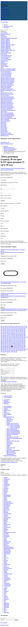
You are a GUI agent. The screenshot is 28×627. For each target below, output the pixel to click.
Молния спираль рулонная (7, 79)
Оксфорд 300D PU (5, 42)
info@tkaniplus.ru (5, 9)
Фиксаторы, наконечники (13, 450)
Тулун (5, 595)
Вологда (6, 511)
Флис (2, 67)
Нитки (8, 439)
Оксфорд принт (5, 51)
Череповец (6, 607)
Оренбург (6, 557)
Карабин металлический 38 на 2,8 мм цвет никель (13, 310)
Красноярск (7, 536)
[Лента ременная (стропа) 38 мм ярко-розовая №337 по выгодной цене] (14, 169)
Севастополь (7, 577)
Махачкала (6, 543)
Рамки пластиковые (6, 87)
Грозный (6, 515)
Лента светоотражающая (7, 112)
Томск (5, 592)
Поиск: (2, 472)
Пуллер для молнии (6, 71)
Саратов (6, 576)
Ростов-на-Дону (8, 568)
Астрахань (6, 485)
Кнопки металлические (7, 104)
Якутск (5, 609)
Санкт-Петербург (8, 573)
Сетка (5, 411)
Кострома (6, 533)
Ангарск (6, 480)
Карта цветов (4, 32)
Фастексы (9, 448)
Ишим (5, 523)
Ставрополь (7, 583)
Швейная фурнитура (9, 147)
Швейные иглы (4, 135)
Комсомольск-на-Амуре (10, 532)
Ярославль (6, 612)
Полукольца (10, 443)
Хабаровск (6, 603)
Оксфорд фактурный (6, 52)
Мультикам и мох (5, 142)
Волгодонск (7, 509)
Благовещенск (7, 495)
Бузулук (6, 500)
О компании (4, 381)
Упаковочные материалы (7, 134)
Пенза (5, 561)
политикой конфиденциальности (9, 462)
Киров (5, 531)
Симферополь (7, 579)
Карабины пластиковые (7, 88)
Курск (5, 539)
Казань (5, 525)
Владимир (6, 507)
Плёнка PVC (4, 64)
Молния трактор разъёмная (7, 80)
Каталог (6, 146)
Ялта (5, 611)
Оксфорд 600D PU (5, 43)
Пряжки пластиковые (6, 86)
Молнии (9, 435)
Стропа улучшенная (6, 76)
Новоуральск (7, 553)
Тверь (5, 589)
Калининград (7, 527)
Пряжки (9, 444)
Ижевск (6, 520)
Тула (5, 593)
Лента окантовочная (12, 428)
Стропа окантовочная (6, 72)
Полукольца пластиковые (7, 84)
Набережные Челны (9, 548)
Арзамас (6, 483)
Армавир (6, 481)
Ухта (5, 601)
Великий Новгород (8, 503)
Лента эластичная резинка (7, 114)
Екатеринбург (7, 517)
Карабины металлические (7, 103)
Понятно (3, 464)
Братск (5, 497)
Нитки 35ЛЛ (4, 127)
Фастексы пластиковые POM (8, 110)
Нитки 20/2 (3, 122)
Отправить (3, 380)
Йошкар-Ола (7, 524)
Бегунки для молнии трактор (8, 70)
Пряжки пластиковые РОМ (7, 90)
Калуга (5, 528)
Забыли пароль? (5, 625)
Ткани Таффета (4, 66)
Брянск (5, 499)
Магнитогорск (7, 541)
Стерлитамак (7, 585)
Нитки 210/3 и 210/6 (6, 133)
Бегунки (9, 418)
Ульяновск (6, 599)
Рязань (5, 571)
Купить (2, 200)
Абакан (5, 477)
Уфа (5, 600)
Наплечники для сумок (6, 92)
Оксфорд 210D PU (5, 39)
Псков (5, 565)
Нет (3, 7)
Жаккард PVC (4, 63)
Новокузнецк (7, 549)
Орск (5, 559)
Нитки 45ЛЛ (4, 129)
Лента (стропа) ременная (10, 149)
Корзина (3, 17)
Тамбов (5, 588)
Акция (9, 38)
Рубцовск (6, 569)
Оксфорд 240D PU (5, 40)
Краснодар (6, 535)
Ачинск (6, 487)
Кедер (2, 91)
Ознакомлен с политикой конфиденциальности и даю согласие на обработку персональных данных (14, 378)
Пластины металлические (7, 96)
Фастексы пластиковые (6, 108)
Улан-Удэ (6, 597)
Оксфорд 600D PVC (6, 48)
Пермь (5, 563)
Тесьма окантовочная (6, 74)
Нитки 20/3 (3, 123)
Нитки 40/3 (3, 126)
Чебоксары (6, 604)
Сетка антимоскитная (6, 55)
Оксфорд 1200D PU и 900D (8, 44)
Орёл (5, 556)
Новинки (3, 35)
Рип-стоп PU (4, 54)
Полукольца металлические (8, 98)
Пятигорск (6, 567)
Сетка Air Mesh (4, 58)
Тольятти (6, 591)
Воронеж (6, 512)
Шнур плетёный (5, 119)
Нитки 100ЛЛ (4, 131)
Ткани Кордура (4, 60)
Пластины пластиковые (7, 83)
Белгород (6, 491)
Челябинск (6, 605)
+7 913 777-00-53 (5, 12)
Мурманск (6, 545)
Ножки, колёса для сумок (7, 94)
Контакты (6, 27)
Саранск (6, 575)
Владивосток (7, 504)
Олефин (3, 62)
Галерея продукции (6, 34)
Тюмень (6, 596)
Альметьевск (7, 479)
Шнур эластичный (5, 120)
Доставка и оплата (8, 26)
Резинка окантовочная (6, 116)
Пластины (9, 442)
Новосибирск (7, 552)
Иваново (6, 519)
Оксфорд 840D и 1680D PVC (8, 50)
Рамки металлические (6, 100)
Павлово (6, 560)
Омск (5, 555)
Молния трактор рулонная (7, 82)
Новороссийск (7, 551)
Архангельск (7, 484)
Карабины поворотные (6, 102)
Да (1, 7)
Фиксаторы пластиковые (7, 106)
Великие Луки (7, 501)
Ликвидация (4, 36)
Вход (2, 14)
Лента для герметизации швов (8, 118)
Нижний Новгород (8, 547)
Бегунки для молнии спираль (8, 68)
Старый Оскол (7, 584)
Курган (5, 537)
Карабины (9, 420)
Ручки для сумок (5, 95)
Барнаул (6, 489)
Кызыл (5, 540)
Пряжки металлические (7, 99)
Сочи (5, 581)
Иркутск (6, 521)
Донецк (5, 516)
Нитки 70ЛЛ (4, 130)
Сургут (5, 587)
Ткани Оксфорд (8, 406)
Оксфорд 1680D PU (6, 46)
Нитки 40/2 (3, 125)
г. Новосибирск (4, 1)
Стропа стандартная (6, 75)
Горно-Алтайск (7, 513)
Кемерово (6, 529)
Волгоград (6, 508)
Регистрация (7, 14)
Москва (5, 544)
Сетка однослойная (5, 56)
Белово (5, 492)
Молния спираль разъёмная (8, 78)
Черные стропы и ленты (7, 143)
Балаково (6, 488)
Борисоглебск (7, 496)
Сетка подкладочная (6, 59)
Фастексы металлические (7, 107)
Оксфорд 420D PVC (6, 47)
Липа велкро (4, 111)
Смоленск (6, 580)
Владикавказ (7, 505)
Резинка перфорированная (7, 115)
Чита (5, 608)
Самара (5, 572)
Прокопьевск (7, 564)
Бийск (5, 493)
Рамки (8, 446)
